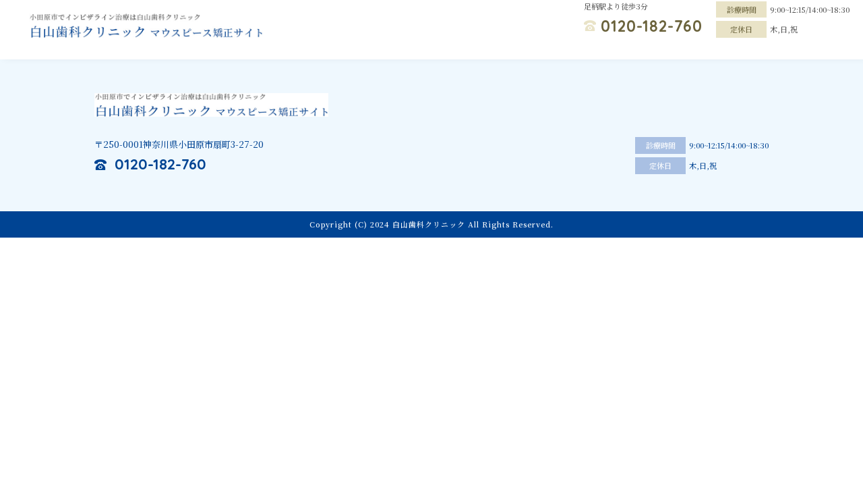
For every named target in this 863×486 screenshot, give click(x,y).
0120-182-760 (652, 26)
